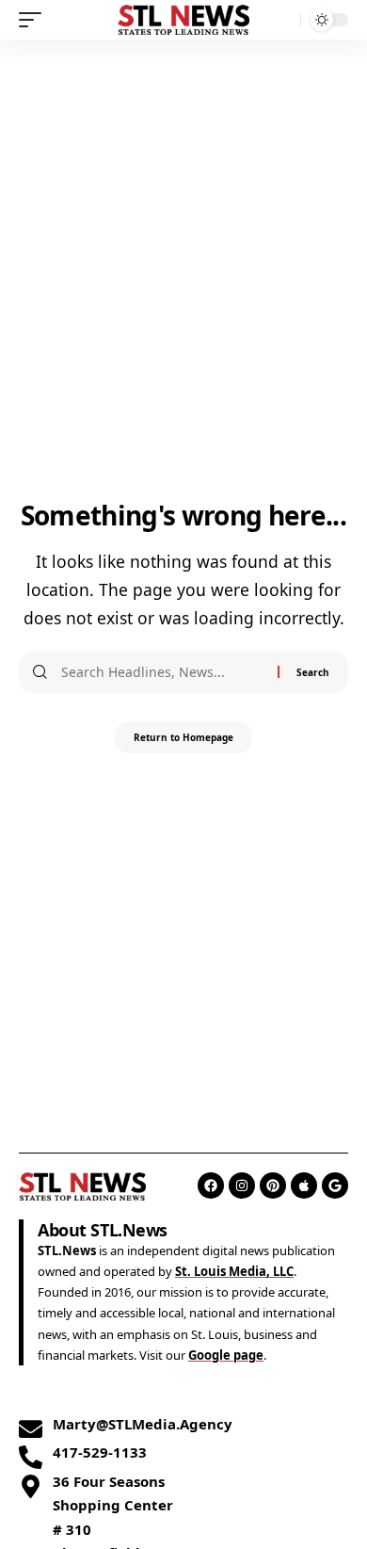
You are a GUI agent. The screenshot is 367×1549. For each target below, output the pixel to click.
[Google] (335, 1185)
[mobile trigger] (35, 19)
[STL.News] (183, 20)
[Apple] (304, 1185)
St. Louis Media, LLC (234, 1271)
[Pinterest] (273, 1185)
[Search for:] (162, 672)
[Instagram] (242, 1185)
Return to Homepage (183, 737)
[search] (281, 20)
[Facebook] (211, 1185)
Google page (225, 1355)
